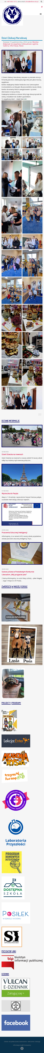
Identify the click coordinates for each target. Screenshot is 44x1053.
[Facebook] (22, 1048)
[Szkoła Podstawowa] (12, 15)
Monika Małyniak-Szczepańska (20, 43)
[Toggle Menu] (39, 414)
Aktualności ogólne (30, 44)
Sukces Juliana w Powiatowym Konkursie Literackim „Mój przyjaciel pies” (18, 573)
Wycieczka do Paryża (10, 493)
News (21, 46)
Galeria (6, 46)
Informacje (14, 46)
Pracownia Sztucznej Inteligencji (14, 532)
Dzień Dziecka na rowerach (12, 454)
